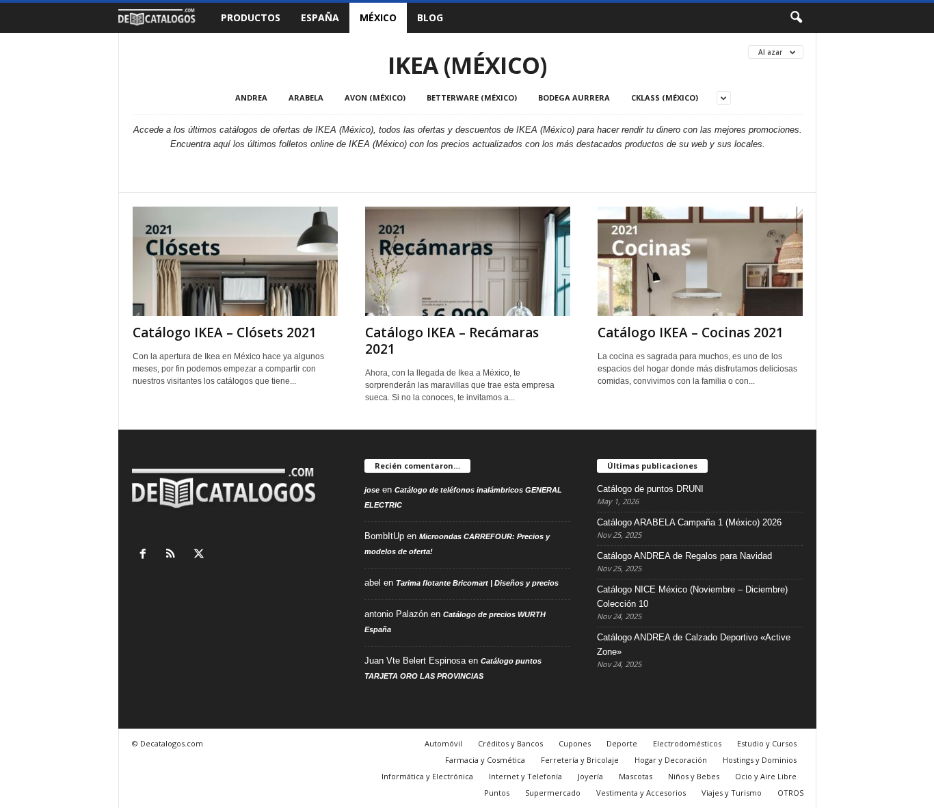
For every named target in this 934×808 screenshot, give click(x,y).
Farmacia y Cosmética (485, 760)
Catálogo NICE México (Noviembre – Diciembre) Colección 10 (692, 596)
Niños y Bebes (693, 776)
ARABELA (306, 97)
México (378, 17)
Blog (430, 17)
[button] (796, 18)
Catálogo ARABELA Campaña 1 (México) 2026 (689, 522)
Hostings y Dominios (760, 760)
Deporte (621, 743)
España (320, 17)
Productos (250, 17)
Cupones (575, 743)
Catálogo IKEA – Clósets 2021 (225, 332)
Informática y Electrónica (427, 776)
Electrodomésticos (687, 743)
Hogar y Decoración (671, 760)
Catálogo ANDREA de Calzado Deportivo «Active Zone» (693, 644)
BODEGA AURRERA (574, 97)
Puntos (496, 792)
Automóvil (443, 743)
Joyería (590, 776)
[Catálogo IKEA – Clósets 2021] (235, 261)
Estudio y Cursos (767, 743)
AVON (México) (375, 97)
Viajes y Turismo (732, 792)
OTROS (790, 792)
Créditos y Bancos (510, 743)
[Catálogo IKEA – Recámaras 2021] (467, 261)
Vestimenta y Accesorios (641, 792)
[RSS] (174, 555)
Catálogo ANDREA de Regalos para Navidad (684, 556)
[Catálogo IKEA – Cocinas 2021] (700, 261)
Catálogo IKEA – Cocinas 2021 (691, 332)
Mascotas (635, 776)
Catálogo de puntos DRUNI (650, 489)
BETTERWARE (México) (472, 97)
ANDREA (251, 97)
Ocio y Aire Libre (766, 776)
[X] (200, 555)
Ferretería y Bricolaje (580, 760)
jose (371, 490)
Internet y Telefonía (525, 776)
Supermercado (553, 792)
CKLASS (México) (664, 97)
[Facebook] (146, 555)
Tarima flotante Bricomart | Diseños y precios (477, 583)
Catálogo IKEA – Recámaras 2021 (452, 341)
